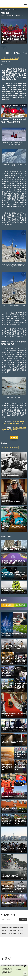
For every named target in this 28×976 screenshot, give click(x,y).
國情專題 (4, 933)
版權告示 (10, 965)
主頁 (2, 9)
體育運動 (20, 15)
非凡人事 (4, 930)
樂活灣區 (9, 927)
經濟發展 (9, 15)
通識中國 (4, 471)
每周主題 (9, 933)
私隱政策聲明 (18, 965)
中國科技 (4, 927)
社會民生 (14, 9)
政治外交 (3, 15)
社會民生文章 (6, 536)
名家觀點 (20, 930)
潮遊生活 (15, 927)
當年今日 (10, 471)
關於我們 (3, 965)
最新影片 (15, 933)
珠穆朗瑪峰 (14, 58)
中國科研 (5, 58)
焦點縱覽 (7, 9)
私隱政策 (5, 972)
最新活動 (20, 933)
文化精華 (9, 930)
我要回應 (14, 437)
